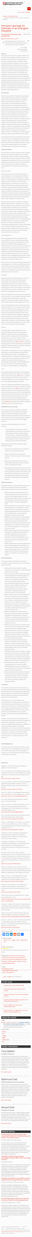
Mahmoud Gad (16, 34)
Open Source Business (8, 972)
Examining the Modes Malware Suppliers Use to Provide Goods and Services (16, 1000)
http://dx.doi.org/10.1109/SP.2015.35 (10, 778)
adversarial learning (13, 955)
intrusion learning (6, 959)
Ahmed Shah (5, 36)
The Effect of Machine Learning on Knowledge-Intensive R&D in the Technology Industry (16, 1157)
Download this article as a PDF (10, 38)
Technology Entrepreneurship (10, 970)
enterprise (12, 957)
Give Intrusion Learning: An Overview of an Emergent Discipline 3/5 (6, 948)
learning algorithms (17, 959)
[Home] (13, 3)
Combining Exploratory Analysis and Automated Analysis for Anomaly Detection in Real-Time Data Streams (15, 1136)
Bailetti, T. (3, 1022)
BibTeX (6, 940)
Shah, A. (14, 1022)
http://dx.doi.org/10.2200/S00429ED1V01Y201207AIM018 (15, 916)
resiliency (19, 961)
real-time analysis (11, 961)
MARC (17, 940)
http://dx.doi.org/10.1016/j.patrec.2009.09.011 (12, 819)
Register (28, 12)
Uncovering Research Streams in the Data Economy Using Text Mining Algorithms (15, 1199)
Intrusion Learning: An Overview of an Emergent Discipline (14, 28)
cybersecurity (5, 957)
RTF (9, 940)
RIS (5, 942)
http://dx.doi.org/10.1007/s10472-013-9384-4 (12, 881)
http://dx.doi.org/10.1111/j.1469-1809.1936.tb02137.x (14, 796)
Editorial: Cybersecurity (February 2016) (14, 985)
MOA (19, 376)
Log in (22, 12)
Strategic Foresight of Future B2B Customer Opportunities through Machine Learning (15, 1179)
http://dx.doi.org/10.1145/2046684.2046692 (12, 812)
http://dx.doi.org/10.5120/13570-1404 (10, 892)
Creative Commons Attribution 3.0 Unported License (11, 1231)
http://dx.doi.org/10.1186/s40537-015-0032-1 (12, 829)
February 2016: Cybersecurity (10, 16)
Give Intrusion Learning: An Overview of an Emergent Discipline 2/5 (4, 948)
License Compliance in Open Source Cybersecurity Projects (13, 1005)
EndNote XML (24, 940)
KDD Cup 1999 (19, 341)
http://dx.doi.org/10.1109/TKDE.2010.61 (11, 863)
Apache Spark (8, 401)
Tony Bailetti (5, 34)
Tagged (13, 940)
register (10, 976)
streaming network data (8, 963)
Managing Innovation (7, 968)
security (24, 961)
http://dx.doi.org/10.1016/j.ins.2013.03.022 (11, 789)
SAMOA (16, 388)
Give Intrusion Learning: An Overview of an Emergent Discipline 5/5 (8, 948)
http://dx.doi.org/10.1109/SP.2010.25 (10, 927)
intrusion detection (20, 957)
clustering (21, 955)
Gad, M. (9, 1022)
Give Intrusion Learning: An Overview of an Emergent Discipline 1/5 (3, 948)
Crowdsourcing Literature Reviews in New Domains (14, 989)
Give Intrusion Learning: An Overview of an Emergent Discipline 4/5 (7, 948)
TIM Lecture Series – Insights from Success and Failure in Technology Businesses (16, 1011)
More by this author (6, 1072)
